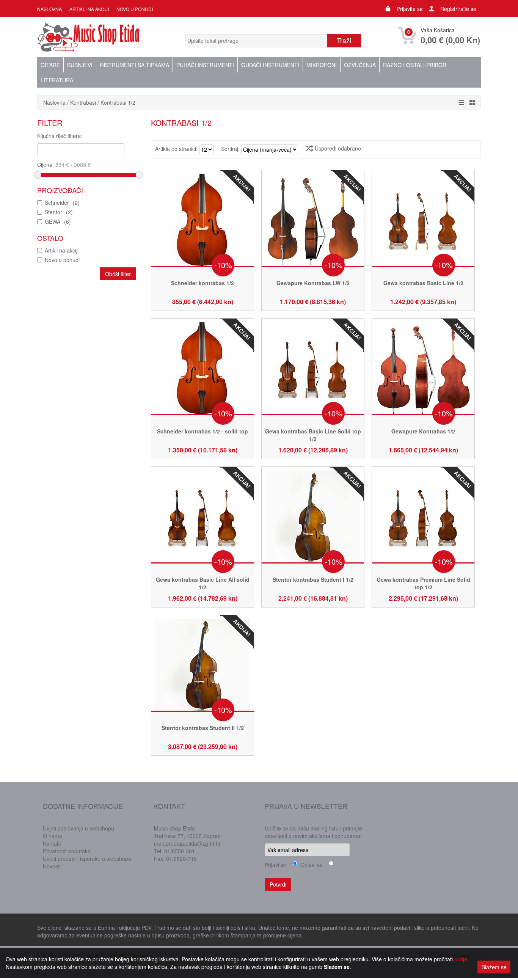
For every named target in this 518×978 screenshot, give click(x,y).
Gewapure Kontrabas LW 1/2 (313, 283)
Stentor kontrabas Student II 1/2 (203, 728)
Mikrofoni (321, 65)
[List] (459, 102)
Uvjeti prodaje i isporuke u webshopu (87, 858)
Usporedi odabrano (337, 148)
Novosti (52, 866)
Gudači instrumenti (270, 65)
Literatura (57, 80)
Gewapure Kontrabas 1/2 (423, 431)
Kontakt (52, 843)
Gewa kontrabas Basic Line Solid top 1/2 (313, 435)
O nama (52, 836)
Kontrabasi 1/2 (117, 102)
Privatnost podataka (67, 851)
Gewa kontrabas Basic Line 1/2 (423, 283)
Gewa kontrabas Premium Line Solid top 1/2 (423, 583)
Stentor (59, 212)
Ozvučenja (360, 65)
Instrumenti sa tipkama (134, 65)
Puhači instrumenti (205, 65)
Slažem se (494, 967)
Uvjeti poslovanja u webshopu (78, 828)
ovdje (460, 959)
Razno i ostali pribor (414, 65)
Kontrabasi (83, 102)
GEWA (58, 221)
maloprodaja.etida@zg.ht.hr (187, 843)
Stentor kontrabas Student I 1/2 (313, 579)
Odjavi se (310, 864)
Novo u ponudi (134, 9)
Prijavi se (275, 864)
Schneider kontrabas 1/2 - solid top (202, 431)
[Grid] (470, 102)
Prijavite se (410, 9)
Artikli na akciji (89, 9)
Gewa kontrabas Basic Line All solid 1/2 (203, 583)
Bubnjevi (80, 65)
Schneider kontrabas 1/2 (202, 283)
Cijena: (46, 164)
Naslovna (49, 9)
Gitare (50, 65)
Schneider (62, 202)
